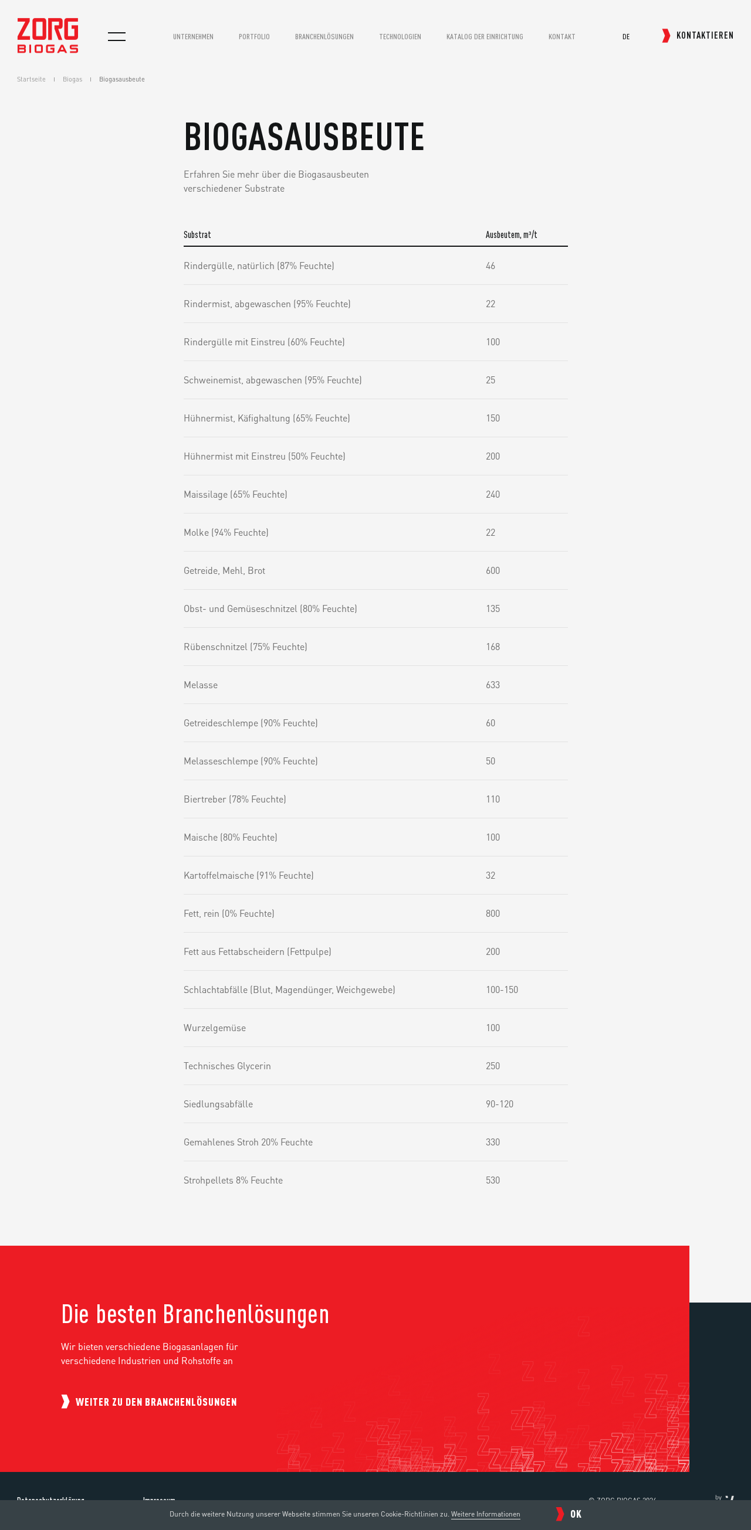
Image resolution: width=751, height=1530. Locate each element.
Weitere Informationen (485, 1513)
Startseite (31, 79)
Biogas (72, 79)
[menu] (117, 36)
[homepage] (48, 49)
